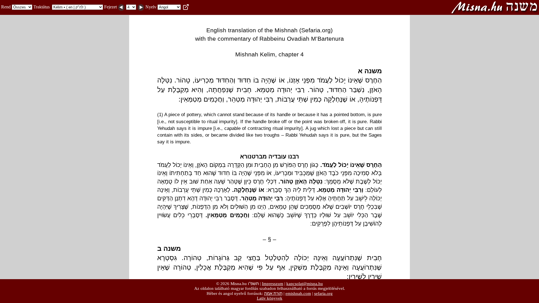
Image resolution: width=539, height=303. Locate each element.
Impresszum (272, 283)
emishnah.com (298, 293)
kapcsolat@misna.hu (304, 283)
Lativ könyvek (269, 298)
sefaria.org (323, 293)
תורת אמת (273, 293)
